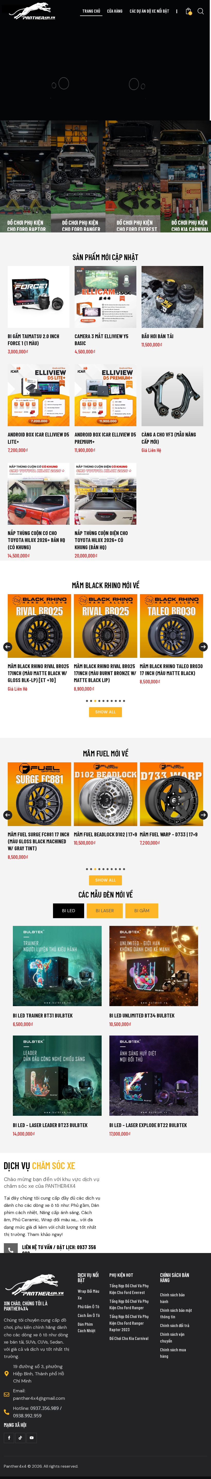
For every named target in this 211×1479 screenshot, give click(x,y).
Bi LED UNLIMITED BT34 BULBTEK (141, 1015)
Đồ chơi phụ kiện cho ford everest (137, 225)
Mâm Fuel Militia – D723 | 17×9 (171, 834)
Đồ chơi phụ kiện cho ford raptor (26, 225)
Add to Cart (105, 324)
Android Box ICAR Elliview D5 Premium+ (105, 437)
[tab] (68, 910)
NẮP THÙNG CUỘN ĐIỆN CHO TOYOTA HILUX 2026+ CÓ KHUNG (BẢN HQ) (101, 540)
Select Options (38, 324)
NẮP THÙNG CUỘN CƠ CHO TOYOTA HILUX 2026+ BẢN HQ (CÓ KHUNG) (36, 540)
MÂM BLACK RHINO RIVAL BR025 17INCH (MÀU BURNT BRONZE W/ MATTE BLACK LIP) (105, 673)
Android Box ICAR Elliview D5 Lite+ (38, 437)
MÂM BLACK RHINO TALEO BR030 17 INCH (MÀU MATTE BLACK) (171, 669)
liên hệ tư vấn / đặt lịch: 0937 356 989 (59, 1250)
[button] (87, 701)
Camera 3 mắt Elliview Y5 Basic (101, 339)
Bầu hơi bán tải (157, 336)
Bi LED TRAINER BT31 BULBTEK (43, 1015)
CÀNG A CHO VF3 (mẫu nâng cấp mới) (169, 437)
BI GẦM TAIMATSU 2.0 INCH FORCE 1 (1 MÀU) (33, 339)
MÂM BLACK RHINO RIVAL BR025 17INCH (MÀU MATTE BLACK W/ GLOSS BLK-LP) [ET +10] (38, 673)
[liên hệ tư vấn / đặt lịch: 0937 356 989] (11, 1250)
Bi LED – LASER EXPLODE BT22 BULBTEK (148, 1125)
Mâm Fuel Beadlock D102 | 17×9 (40, 834)
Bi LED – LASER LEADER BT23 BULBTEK (50, 1125)
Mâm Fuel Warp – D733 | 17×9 (103, 834)
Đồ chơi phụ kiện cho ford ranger (81, 225)
